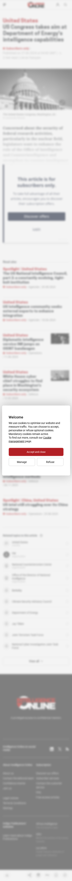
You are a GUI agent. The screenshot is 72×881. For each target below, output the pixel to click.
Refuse (50, 462)
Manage (22, 462)
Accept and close (36, 451)
